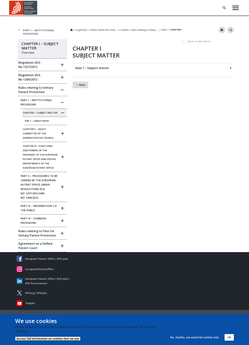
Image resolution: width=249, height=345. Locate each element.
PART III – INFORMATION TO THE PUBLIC (39, 208)
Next (82, 85)
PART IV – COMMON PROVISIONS (33, 220)
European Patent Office (40, 258)
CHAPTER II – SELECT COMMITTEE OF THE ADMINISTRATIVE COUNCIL (38, 133)
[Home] (23, 8)
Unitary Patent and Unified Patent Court (103, 29)
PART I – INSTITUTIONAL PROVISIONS (39, 32)
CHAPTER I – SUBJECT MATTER (40, 112)
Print (222, 30)
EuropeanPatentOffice (39, 269)
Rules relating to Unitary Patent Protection (145, 29)
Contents (124, 29)
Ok (229, 337)
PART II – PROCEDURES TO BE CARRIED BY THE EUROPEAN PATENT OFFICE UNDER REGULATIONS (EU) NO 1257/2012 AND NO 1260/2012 (39, 186)
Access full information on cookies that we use (48, 338)
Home (71, 30)
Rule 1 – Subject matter (37, 120)
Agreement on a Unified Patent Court (35, 246)
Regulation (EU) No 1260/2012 (29, 77)
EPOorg (29, 293)
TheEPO (30, 303)
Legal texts (81, 29)
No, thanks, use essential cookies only (194, 337)
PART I (164, 29)
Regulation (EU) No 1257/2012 (29, 65)
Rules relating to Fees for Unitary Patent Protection (37, 233)
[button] (37, 7)
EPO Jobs (62, 258)
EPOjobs (42, 293)
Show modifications (199, 41)
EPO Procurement (36, 283)
